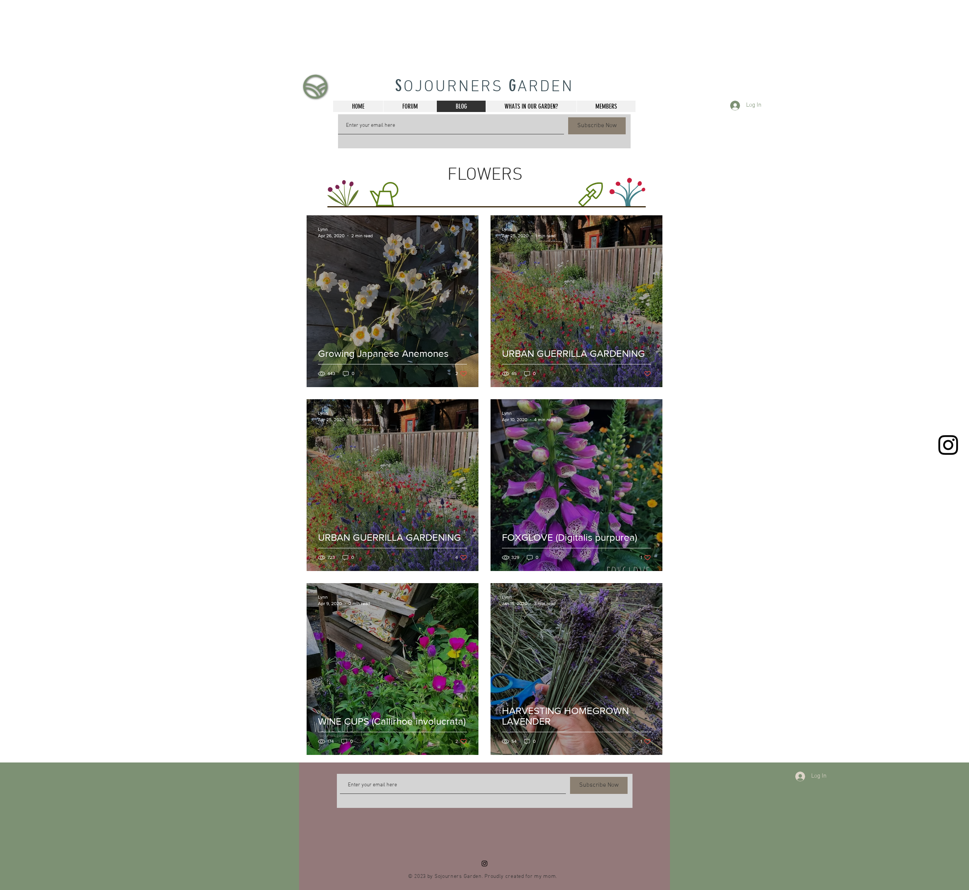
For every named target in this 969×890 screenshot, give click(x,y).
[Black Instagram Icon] (948, 445)
